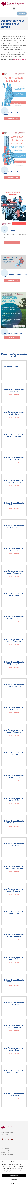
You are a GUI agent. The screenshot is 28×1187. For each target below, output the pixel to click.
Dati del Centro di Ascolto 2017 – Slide (14, 458)
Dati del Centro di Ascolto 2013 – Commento (14, 686)
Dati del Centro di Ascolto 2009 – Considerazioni (14, 867)
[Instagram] (6, 1139)
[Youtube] (12, 1139)
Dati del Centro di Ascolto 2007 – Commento (14, 981)
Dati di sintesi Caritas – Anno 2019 (15, 275)
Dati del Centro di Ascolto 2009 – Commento (14, 890)
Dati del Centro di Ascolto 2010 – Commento (14, 822)
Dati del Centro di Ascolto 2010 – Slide (14, 799)
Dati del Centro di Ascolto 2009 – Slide (14, 845)
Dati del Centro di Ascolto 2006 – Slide (14, 1004)
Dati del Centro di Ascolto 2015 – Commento (14, 572)
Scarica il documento (14, 372)
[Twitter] (9, 1139)
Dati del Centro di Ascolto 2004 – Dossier (14, 1094)
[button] (14, 8)
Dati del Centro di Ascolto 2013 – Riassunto (14, 640)
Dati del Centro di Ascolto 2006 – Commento (14, 1026)
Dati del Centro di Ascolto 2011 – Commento (14, 776)
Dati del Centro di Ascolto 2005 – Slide (14, 1049)
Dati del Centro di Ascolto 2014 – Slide (14, 595)
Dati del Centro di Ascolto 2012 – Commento (14, 731)
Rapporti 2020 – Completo (14, 231)
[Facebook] (2, 1139)
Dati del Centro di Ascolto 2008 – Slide (14, 913)
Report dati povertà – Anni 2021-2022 (14, 173)
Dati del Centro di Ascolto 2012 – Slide (14, 708)
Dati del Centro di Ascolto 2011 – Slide (14, 754)
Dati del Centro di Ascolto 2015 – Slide (14, 549)
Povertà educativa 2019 (13, 333)
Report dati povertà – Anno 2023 (14, 114)
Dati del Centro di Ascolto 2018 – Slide (14, 413)
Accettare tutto (14, 1175)
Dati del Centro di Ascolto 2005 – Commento (14, 1072)
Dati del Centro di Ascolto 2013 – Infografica (14, 663)
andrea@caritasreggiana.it (19, 59)
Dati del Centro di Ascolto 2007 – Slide (14, 958)
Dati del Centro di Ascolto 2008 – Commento (14, 935)
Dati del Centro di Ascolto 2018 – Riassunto (14, 436)
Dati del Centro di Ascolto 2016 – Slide (14, 504)
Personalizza (14, 1179)
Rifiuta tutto (14, 1183)
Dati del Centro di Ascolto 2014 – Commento (14, 617)
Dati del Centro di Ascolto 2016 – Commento (14, 527)
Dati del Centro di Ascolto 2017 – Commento (14, 481)
